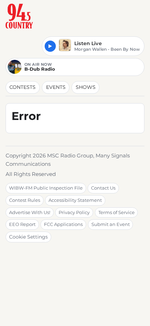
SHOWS (86, 87)
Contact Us (103, 188)
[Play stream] (50, 46)
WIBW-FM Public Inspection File (46, 188)
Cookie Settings (28, 237)
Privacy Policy (74, 212)
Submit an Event (110, 224)
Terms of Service (116, 212)
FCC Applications (63, 224)
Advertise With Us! (29, 212)
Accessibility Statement (75, 200)
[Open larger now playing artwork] (65, 46)
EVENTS (56, 87)
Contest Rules (24, 200)
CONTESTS (22, 87)
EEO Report (22, 224)
